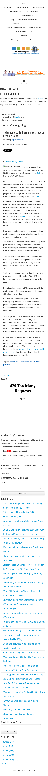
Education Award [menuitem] (27, 15)
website (38, 197)
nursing (9, 755)
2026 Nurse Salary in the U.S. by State (21, 652)
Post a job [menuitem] (33, 40)
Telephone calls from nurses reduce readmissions (23, 134)
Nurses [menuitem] (24, 3)
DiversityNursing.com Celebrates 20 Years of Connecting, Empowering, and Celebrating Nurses (23, 604)
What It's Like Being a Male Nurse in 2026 (22, 630)
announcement (25, 216)
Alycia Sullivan (17, 140)
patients (6, 365)
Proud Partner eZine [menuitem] (22, 7)
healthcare (10, 759)
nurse (38, 362)
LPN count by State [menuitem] (32, 11)
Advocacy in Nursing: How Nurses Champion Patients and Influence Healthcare (19, 714)
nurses (9, 742)
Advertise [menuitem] (24, 36)
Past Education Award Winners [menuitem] (27, 19)
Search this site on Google (11, 722)
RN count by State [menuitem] (16, 11)
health (8, 751)
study (38, 173)
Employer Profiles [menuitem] (20, 32)
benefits (17, 117)
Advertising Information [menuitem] (18, 40)
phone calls (14, 362)
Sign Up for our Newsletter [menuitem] (16, 27)
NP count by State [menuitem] (39, 7)
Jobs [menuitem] (31, 32)
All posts (6, 376)
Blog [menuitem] (12, 19)
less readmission (28, 362)
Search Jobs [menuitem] (7, 7)
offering (40, 99)
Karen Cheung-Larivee (14, 162)
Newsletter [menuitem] (16, 23)
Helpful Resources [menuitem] (35, 27)
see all (3, 764)
